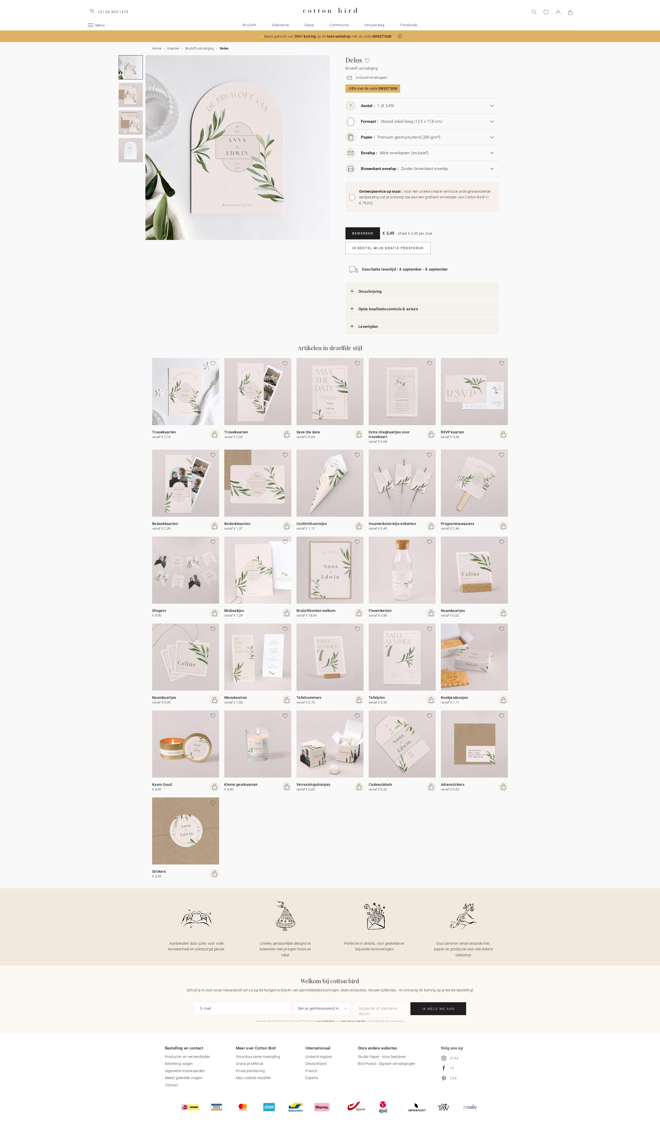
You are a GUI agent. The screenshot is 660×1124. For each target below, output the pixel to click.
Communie (339, 25)
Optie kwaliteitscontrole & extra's (388, 309)
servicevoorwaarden (354, 1021)
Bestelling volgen (179, 1064)
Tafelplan (377, 698)
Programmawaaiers (457, 524)
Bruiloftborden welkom (315, 611)
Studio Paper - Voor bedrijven (382, 1057)
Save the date (308, 432)
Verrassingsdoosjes (313, 784)
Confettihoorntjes (311, 524)
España (312, 1078)
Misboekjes (234, 611)
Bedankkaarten (165, 524)
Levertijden (368, 326)
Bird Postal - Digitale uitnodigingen (386, 1064)
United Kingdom (319, 1057)
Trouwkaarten (164, 432)
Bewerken (362, 233)
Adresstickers (452, 784)
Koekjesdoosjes (454, 698)
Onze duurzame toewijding (258, 1057)
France (311, 1071)
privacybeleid (326, 1021)
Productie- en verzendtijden (187, 1057)
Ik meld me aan (438, 1009)
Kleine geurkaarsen (241, 784)
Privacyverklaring (250, 1071)
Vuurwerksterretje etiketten (392, 524)
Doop (309, 25)
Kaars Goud (162, 784)
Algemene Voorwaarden (185, 1071)
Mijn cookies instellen (253, 1078)
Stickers (159, 871)
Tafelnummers (308, 698)
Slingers (159, 611)
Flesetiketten (380, 611)
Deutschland (316, 1064)
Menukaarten (235, 698)
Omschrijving (370, 291)
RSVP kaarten (452, 432)
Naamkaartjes (453, 611)
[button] (400, 36)
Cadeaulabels (380, 784)
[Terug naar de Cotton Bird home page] (330, 17)
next (148, 151)
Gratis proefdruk (249, 1064)
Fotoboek (408, 25)
